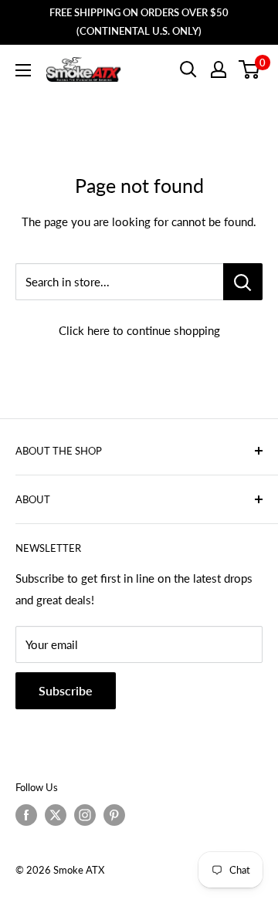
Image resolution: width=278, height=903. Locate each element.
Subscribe (66, 690)
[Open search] (188, 69)
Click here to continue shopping (139, 330)
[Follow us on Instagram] (85, 815)
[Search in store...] (243, 281)
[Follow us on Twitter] (55, 815)
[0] (249, 69)
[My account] (218, 69)
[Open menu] (23, 70)
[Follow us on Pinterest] (114, 815)
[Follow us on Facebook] (26, 815)
